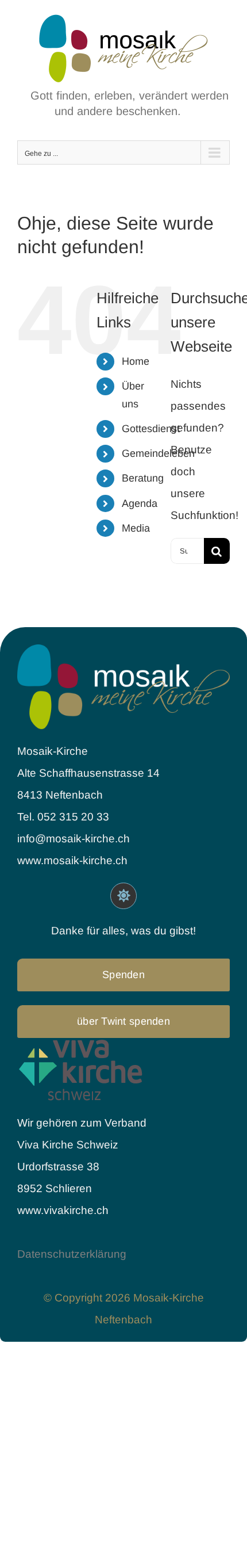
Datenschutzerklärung (71, 1254)
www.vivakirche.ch (63, 1210)
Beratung (143, 478)
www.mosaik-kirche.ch (72, 860)
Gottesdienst (151, 428)
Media (136, 528)
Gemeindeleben (158, 453)
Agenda (139, 503)
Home (135, 361)
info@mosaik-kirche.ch (75, 839)
